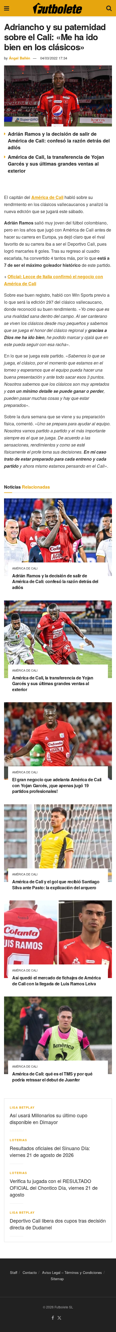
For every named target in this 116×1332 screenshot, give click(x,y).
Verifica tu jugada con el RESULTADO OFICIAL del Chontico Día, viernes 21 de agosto (54, 1187)
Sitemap (57, 1278)
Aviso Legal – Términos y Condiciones (72, 1272)
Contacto (30, 1272)
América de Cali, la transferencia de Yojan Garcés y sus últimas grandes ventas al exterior (56, 163)
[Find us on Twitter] (59, 1318)
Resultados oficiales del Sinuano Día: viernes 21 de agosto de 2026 (50, 1151)
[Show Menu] (6, 8)
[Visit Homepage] (57, 8)
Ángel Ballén (19, 58)
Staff (13, 1272)
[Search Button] (109, 8)
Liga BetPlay (22, 1107)
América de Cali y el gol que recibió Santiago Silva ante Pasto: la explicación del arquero (56, 884)
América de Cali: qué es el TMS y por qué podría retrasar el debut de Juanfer (52, 1077)
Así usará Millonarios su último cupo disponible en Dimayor (48, 1118)
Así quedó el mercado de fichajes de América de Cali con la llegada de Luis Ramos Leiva (56, 981)
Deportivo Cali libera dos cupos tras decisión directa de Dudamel (58, 1224)
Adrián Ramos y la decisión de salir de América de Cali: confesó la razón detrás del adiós (59, 140)
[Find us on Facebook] (53, 1318)
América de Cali (24, 568)
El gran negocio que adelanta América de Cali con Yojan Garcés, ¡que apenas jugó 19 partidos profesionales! (56, 785)
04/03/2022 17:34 (53, 58)
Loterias (18, 1140)
